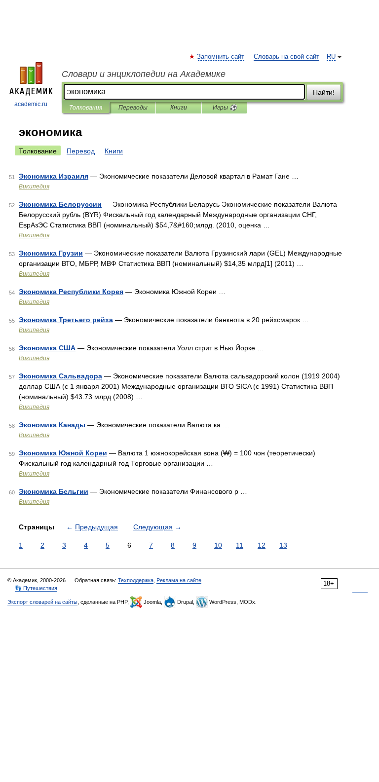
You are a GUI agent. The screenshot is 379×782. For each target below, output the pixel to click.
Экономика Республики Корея (71, 292)
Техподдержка (135, 580)
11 (239, 545)
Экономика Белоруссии (60, 204)
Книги (178, 107)
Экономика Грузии (51, 253)
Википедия (34, 186)
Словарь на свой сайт (286, 56)
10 (218, 545)
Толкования (85, 107)
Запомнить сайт (221, 56)
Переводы (133, 107)
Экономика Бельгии (53, 491)
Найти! (324, 92)
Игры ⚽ (225, 107)
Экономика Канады (52, 425)
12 (261, 545)
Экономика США (47, 348)
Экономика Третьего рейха (66, 320)
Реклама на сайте (178, 580)
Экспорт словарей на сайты (42, 602)
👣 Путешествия (36, 588)
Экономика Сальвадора (60, 376)
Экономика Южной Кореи (63, 453)
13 (283, 545)
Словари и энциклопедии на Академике (144, 74)
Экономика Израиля (53, 176)
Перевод (81, 151)
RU (331, 56)
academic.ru (30, 104)
